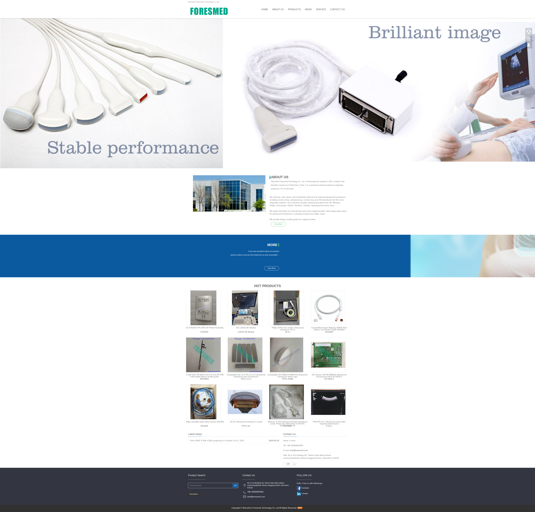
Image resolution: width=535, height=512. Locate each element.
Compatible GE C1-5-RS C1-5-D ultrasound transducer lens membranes (246, 376)
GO (235, 485)
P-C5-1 (329, 426)
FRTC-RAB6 (287, 379)
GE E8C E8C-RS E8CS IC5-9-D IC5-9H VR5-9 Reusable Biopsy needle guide (204, 376)
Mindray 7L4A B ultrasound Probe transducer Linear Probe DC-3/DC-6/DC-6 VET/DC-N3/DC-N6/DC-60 (287, 424)
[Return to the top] (528, 46)
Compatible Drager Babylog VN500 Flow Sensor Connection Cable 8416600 (329, 329)
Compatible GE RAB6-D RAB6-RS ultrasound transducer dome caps (287, 376)
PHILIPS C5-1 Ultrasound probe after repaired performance (329, 423)
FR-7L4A (288, 426)
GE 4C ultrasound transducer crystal (246, 422)
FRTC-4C (246, 426)
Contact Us (337, 9)
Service (321, 9)
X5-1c (287, 332)
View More (278, 224)
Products (294, 9)
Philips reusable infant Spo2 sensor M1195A (204, 422)
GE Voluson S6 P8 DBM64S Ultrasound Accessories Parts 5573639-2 (329, 376)
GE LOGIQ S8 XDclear (246, 328)
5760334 (204, 332)
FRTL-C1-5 (246, 379)
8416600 (329, 332)
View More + (194, 494)
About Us (278, 9)
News (308, 9)
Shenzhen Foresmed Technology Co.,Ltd (261, 508)
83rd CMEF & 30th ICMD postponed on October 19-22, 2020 (217, 440)
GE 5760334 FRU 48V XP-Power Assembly (204, 328)
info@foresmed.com (299, 450)
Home (264, 9)
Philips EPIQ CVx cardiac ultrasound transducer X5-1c (288, 329)
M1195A (204, 426)
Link (288, 464)
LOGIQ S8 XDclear (246, 332)
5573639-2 (329, 379)
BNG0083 (204, 379)
